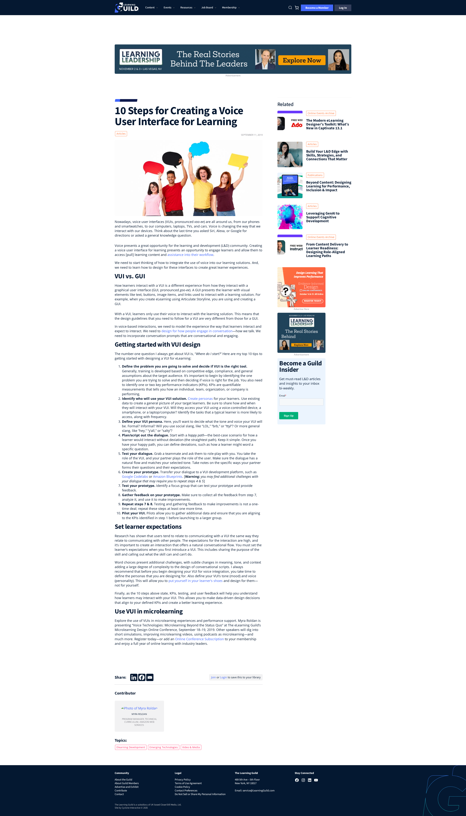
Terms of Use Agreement (188, 783)
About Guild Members (127, 783)
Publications (315, 175)
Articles (121, 133)
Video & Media (191, 747)
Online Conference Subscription (199, 639)
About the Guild (123, 780)
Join (213, 677)
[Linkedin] (133, 677)
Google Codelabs (135, 476)
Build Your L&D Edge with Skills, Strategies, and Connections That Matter (327, 155)
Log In (343, 8)
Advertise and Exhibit (127, 787)
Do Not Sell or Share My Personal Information (200, 794)
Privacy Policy (183, 780)
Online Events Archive (321, 113)
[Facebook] (141, 677)
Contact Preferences (186, 791)
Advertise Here (301, 309)
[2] (301, 332)
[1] (233, 58)
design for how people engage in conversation (196, 331)
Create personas (200, 398)
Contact (119, 794)
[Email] (149, 677)
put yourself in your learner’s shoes (196, 580)
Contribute (121, 791)
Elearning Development (130, 747)
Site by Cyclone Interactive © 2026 (131, 807)
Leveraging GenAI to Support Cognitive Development (322, 217)
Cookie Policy (182, 787)
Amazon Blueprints (167, 476)
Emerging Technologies (163, 747)
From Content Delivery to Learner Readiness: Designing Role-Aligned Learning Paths (327, 250)
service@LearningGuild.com (259, 791)
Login (223, 677)
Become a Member (317, 8)
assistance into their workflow (190, 254)
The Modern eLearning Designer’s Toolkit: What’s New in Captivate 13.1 (327, 124)
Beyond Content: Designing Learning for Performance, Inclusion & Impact (328, 186)
